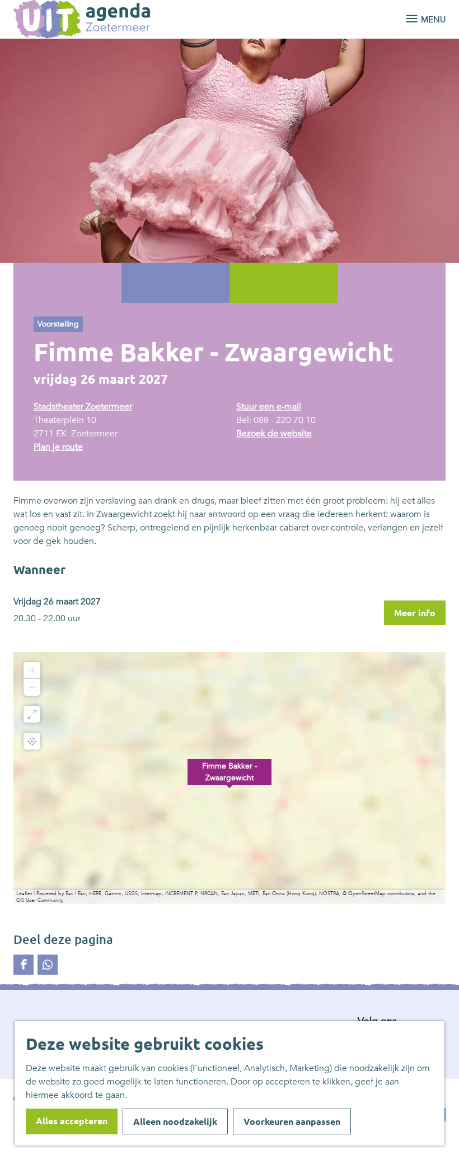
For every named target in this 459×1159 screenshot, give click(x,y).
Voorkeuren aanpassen (291, 1121)
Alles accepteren (71, 1121)
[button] (229, 778)
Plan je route (58, 447)
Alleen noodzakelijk (175, 1121)
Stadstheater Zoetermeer (83, 407)
